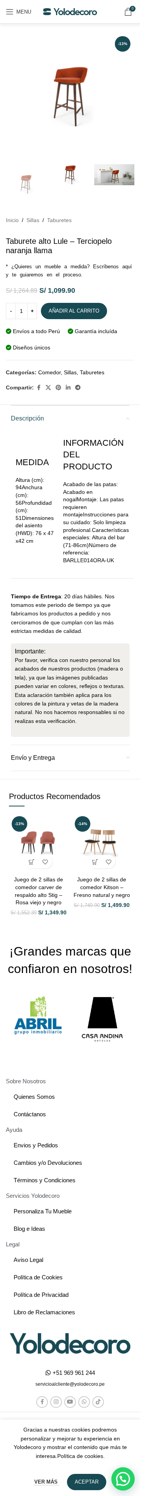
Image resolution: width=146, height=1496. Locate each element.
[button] (32, 862)
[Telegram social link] (78, 387)
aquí (127, 266)
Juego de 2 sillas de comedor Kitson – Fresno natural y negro (102, 887)
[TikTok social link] (98, 1402)
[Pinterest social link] (58, 387)
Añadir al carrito (74, 311)
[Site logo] (70, 11)
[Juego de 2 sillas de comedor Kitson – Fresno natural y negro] (101, 842)
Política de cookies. (81, 1456)
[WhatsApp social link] (84, 1402)
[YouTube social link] (70, 1402)
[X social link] (48, 387)
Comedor (49, 372)
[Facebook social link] (38, 387)
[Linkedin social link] (68, 387)
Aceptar (87, 1482)
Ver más (46, 1482)
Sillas (32, 220)
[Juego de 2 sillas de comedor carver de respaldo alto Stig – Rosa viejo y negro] (38, 842)
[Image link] (70, 1343)
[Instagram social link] (56, 1402)
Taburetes (59, 220)
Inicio (12, 220)
